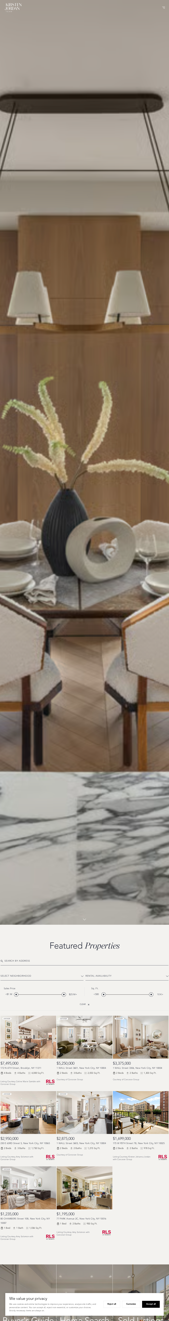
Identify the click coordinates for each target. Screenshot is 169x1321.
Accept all (151, 1304)
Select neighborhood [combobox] (15, 976)
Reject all (111, 1304)
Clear (83, 1004)
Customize (131, 1304)
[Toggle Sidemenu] (163, 8)
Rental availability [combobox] (98, 976)
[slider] (16, 994)
